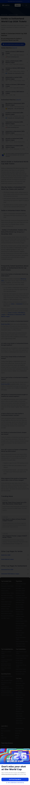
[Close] (28, 750)
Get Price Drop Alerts (15, 779)
